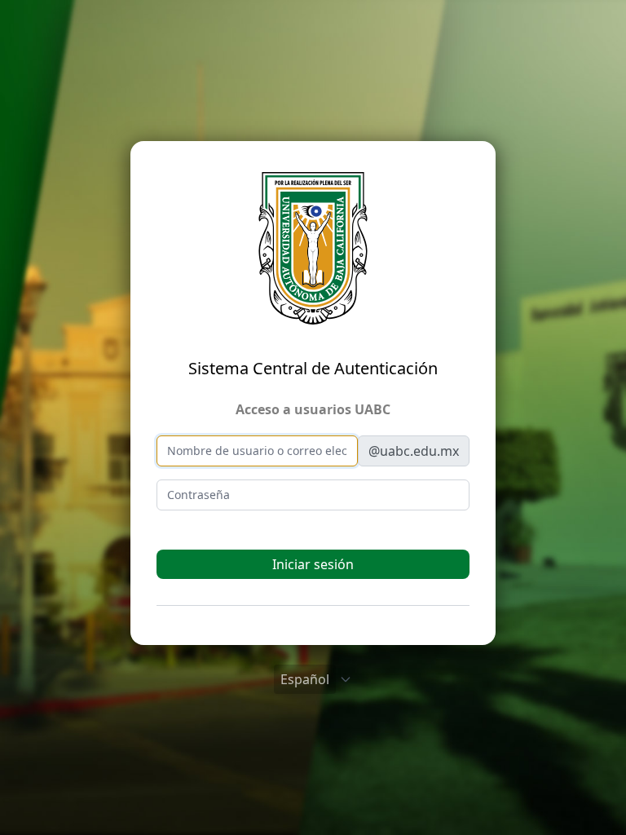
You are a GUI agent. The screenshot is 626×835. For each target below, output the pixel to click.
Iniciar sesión (313, 564)
